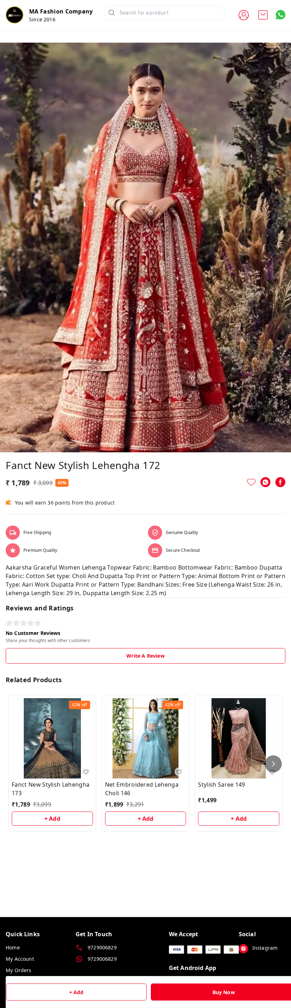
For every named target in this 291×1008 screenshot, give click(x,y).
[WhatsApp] (265, 482)
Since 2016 (42, 19)
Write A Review (145, 655)
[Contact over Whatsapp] (280, 15)
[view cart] (263, 15)
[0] (263, 15)
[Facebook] (280, 482)
